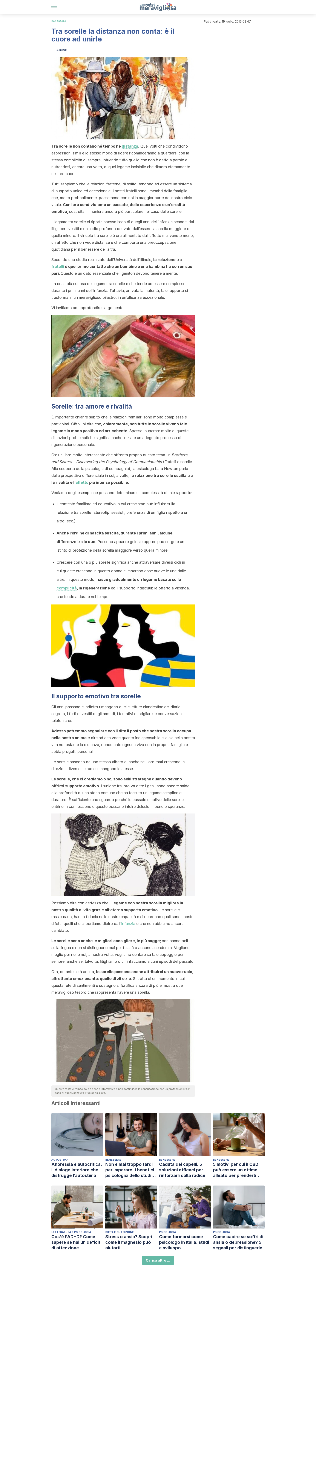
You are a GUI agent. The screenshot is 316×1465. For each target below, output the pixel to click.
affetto (81, 482)
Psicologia (167, 1232)
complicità (67, 588)
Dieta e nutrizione (119, 1232)
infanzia (128, 923)
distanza (130, 146)
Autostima (59, 1159)
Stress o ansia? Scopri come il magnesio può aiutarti (128, 1242)
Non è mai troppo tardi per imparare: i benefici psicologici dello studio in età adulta (129, 1170)
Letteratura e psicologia (71, 1232)
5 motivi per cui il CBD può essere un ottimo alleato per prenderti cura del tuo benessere (237, 1170)
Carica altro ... (158, 1260)
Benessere (58, 21)
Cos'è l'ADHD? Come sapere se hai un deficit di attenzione (75, 1242)
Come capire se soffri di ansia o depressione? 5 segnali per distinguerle (238, 1242)
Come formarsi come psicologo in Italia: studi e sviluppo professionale (184, 1242)
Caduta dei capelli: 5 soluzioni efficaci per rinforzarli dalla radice (182, 1170)
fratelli (57, 266)
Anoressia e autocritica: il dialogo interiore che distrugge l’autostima (76, 1170)
